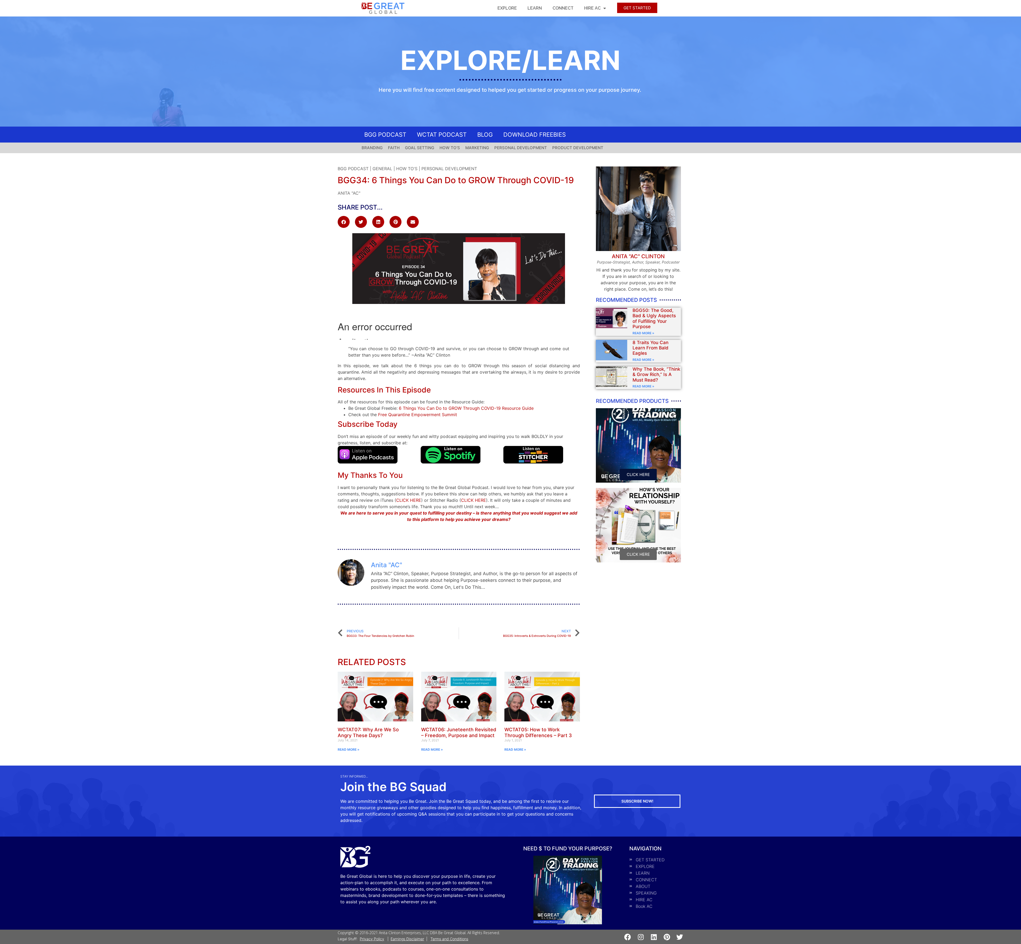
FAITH (394, 147)
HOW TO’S (450, 147)
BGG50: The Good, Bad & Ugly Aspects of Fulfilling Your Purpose (654, 318)
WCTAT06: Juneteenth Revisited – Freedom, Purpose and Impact (458, 732)
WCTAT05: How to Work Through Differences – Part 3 (538, 732)
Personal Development (449, 168)
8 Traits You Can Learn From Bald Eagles (650, 348)
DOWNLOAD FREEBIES (534, 134)
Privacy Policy (372, 939)
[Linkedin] (653, 937)
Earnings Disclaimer (407, 939)
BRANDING (372, 147)
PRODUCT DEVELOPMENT (577, 147)
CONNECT (563, 8)
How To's (406, 168)
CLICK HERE (408, 500)
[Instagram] (640, 937)
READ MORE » (348, 749)
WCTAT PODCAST (442, 134)
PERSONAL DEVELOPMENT (520, 147)
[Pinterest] (666, 937)
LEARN (535, 8)
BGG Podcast (353, 168)
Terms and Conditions (449, 939)
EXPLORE (507, 8)
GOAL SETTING (419, 147)
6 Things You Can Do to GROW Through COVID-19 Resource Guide (466, 408)
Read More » (643, 333)
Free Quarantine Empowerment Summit (417, 414)
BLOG (485, 134)
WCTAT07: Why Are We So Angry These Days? (368, 732)
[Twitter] (679, 937)
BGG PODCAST (385, 134)
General (382, 168)
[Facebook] (627, 937)
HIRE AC (592, 8)
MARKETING (477, 147)
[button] (344, 222)
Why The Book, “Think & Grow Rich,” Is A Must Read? (656, 374)
